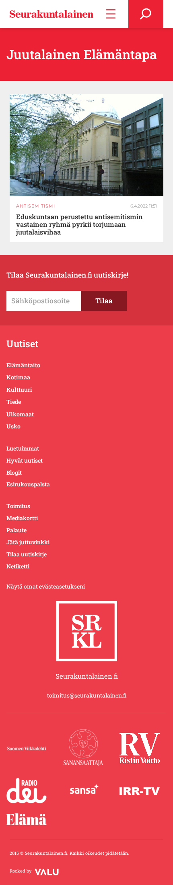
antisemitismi (35, 206)
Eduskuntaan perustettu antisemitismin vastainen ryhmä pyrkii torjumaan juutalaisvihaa (79, 224)
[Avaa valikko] (111, 14)
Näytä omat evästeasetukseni (45, 586)
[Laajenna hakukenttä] (145, 14)
